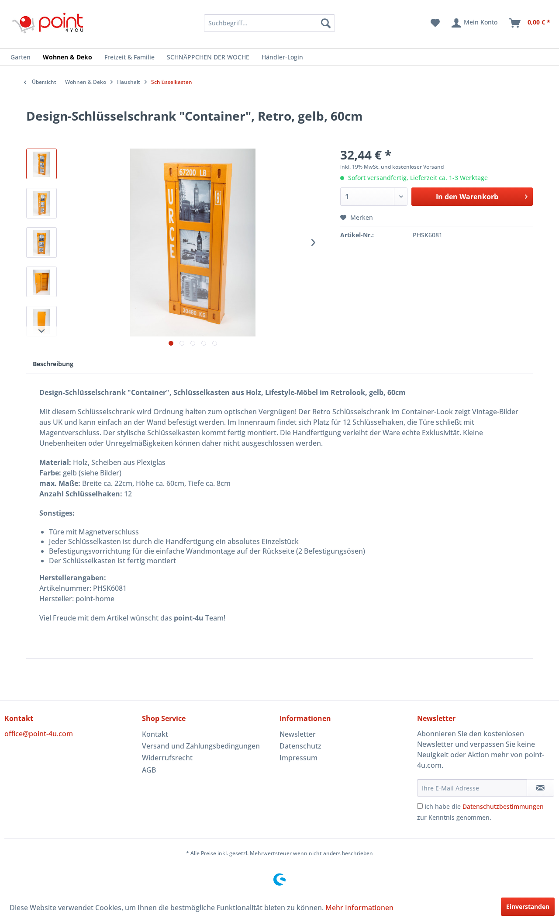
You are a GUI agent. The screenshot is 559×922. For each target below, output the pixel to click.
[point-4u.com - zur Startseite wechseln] (48, 23)
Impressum (298, 758)
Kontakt (155, 734)
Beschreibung (53, 364)
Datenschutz (300, 746)
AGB (149, 770)
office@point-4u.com (38, 733)
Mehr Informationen (359, 907)
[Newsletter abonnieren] (540, 788)
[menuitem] (258, 23)
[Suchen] (326, 23)
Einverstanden (527, 906)
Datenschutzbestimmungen (503, 806)
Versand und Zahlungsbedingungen (201, 746)
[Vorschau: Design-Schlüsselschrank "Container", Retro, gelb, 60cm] (41, 164)
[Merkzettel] (435, 23)
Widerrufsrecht (167, 758)
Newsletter (298, 734)
